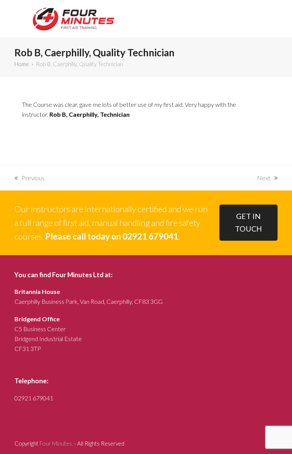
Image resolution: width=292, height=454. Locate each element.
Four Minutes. (56, 443)
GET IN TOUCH (248, 222)
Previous (29, 178)
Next (263, 178)
